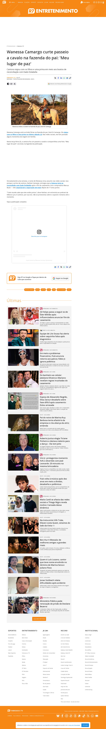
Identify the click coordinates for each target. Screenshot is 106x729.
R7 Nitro (24, 668)
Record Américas (89, 659)
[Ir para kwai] (71, 716)
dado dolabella (61, 289)
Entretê (33, 2)
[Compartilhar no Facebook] (58, 78)
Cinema (24, 644)
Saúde (44, 689)
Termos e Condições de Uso (37, 715)
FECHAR (85, 725)
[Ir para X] (96, 2)
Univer (86, 683)
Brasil (44, 638)
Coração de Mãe (65, 674)
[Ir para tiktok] (84, 716)
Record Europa (89, 665)
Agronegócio (46, 635)
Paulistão (10, 656)
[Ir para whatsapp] (92, 716)
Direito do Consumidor (49, 653)
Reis (62, 699)
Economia (45, 656)
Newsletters (88, 647)
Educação (45, 659)
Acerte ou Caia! (65, 635)
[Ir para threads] (75, 716)
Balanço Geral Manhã (66, 650)
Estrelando (25, 650)
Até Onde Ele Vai (65, 647)
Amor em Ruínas (65, 641)
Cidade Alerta (64, 671)
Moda (23, 662)
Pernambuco (46, 680)
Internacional (46, 671)
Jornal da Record (65, 689)
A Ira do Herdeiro (65, 638)
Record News (59, 2)
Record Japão (88, 668)
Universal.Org (88, 689)
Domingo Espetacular (66, 677)
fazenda (43, 289)
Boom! (62, 659)
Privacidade (25, 715)
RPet (23, 674)
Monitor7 (45, 677)
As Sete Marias (65, 644)
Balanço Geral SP (65, 653)
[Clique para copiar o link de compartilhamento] (70, 78)
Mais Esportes (12, 653)
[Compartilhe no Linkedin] (61, 78)
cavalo (69, 289)
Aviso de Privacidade (74, 725)
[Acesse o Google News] (67, 78)
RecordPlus (88, 650)
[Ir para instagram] (99, 2)
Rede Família (88, 677)
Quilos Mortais (65, 695)
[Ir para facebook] (94, 2)
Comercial (87, 641)
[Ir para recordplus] (79, 716)
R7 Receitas (25, 671)
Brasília (20, 2)
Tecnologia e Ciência (48, 692)
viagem (37, 289)
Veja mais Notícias (39, 619)
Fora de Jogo (11, 644)
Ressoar (87, 680)
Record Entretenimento (91, 662)
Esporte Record (65, 680)
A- (15, 84)
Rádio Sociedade (89, 656)
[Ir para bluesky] (58, 716)
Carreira (87, 638)
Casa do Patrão (65, 668)
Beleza (24, 635)
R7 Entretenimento (11, 46)
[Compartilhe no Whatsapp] (64, 78)
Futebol (10, 647)
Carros (44, 644)
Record (51, 2)
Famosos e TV (20, 46)
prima (53, 289)
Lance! (10, 650)
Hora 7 (45, 665)
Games (24, 659)
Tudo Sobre (46, 695)
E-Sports (10, 641)
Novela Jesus (64, 692)
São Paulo (45, 686)
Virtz (23, 680)
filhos (48, 289)
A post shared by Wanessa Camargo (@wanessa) (39, 260)
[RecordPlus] (85, 2)
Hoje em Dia (64, 686)
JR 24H (46, 2)
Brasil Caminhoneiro (66, 662)
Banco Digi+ (88, 635)
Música (24, 665)
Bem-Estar (25, 638)
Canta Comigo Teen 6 (67, 665)
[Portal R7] (4, 2)
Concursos (46, 650)
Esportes (40, 2)
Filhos (23, 656)
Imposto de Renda (48, 668)
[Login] (103, 2)
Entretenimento (29, 631)
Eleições (27, 2)
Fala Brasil (63, 683)
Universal (87, 686)
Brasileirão (11, 638)
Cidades (45, 647)
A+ (11, 84)
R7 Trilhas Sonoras (90, 653)
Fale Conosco (17, 715)
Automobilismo (12, 635)
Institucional (91, 631)
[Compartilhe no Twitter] (55, 78)
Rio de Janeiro (46, 683)
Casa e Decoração (27, 641)
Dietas (23, 647)
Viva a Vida (25, 683)
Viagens (24, 677)
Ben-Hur (63, 656)
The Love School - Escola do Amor (70, 702)
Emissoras (88, 644)
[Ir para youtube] (97, 716)
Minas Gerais (46, 674)
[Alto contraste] (8, 84)
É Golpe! (45, 662)
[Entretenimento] (53, 11)
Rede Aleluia (88, 674)
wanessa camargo (29, 289)
